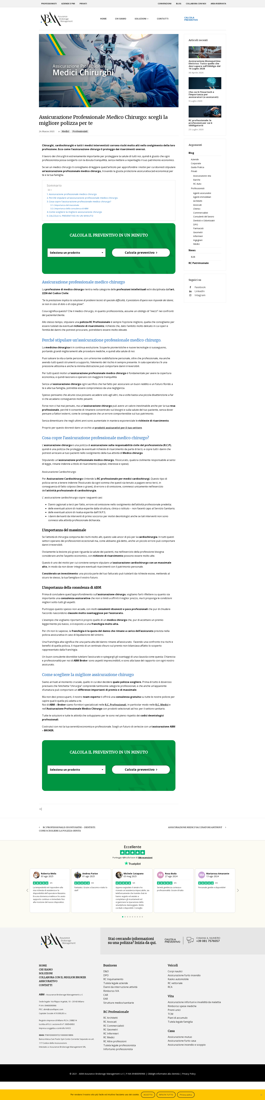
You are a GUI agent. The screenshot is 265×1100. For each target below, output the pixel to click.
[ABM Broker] (56, 18)
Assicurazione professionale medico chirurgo (73, 194)
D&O (106, 971)
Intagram (200, 295)
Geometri (198, 232)
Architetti (197, 200)
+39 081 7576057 (208, 941)
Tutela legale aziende (115, 983)
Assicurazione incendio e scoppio (187, 1044)
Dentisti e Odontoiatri (204, 220)
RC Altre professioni (114, 1041)
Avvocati (197, 204)
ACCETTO (148, 1095)
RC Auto (197, 183)
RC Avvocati (110, 1021)
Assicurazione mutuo (180, 1036)
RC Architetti (110, 1017)
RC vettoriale (175, 983)
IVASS (68, 1028)
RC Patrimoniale (199, 263)
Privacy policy (186, 1095)
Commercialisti (200, 212)
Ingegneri (197, 240)
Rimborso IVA (111, 991)
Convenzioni (164, 3)
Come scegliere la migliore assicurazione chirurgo (75, 211)
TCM (170, 1014)
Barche (196, 179)
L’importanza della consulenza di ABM (71, 208)
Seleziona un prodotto (65, 252)
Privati (83, 3)
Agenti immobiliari (202, 196)
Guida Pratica (197, 167)
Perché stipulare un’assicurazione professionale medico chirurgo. (83, 197)
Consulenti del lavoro (203, 216)
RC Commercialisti (113, 1025)
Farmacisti (198, 228)
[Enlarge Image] (109, 70)
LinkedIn (200, 291)
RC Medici (108, 1037)
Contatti (45, 985)
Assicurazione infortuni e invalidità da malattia (194, 1002)
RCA (170, 987)
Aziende (195, 159)
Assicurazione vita (202, 175)
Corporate (196, 163)
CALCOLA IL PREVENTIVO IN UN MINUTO (71, 215)
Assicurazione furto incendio (184, 975)
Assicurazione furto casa (182, 1040)
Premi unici (174, 1010)
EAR (105, 998)
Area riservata (218, 3)
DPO (195, 224)
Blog (178, 3)
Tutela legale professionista (119, 1045)
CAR (105, 994)
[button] (238, 890)
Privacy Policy (189, 1073)
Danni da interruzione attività (120, 987)
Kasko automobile (178, 979)
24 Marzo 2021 (46, 131)
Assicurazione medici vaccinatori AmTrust (195, 827)
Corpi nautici (175, 971)
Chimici (196, 208)
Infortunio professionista (118, 1049)
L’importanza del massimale (66, 205)
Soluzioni (46, 973)
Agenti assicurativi (202, 193)
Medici (65, 131)
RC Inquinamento (113, 979)
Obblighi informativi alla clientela (164, 1073)
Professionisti (49, 3)
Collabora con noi (196, 3)
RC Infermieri (111, 1033)
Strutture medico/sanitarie (118, 1002)
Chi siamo (46, 969)
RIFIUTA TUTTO (166, 1095)
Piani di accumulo (178, 1017)
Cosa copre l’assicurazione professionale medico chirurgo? (80, 201)
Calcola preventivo (140, 252)
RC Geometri (110, 1029)
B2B (193, 256)
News (192, 250)
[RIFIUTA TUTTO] (261, 1094)
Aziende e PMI (68, 3)
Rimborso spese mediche (182, 1006)
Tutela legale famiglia (180, 1021)
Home (43, 965)
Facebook (200, 287)
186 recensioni (145, 857)
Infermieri (198, 236)
